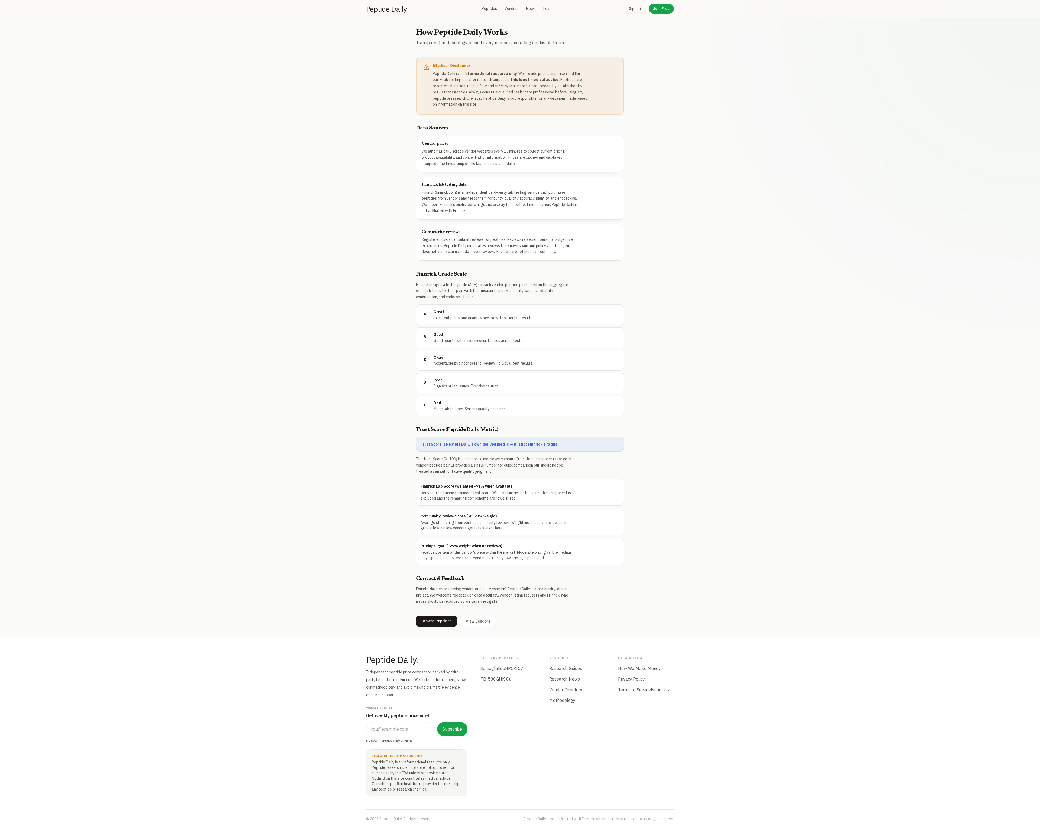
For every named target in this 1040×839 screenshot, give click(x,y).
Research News (564, 679)
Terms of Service (634, 689)
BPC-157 (514, 668)
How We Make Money (639, 668)
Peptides (489, 8)
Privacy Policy (631, 679)
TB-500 (488, 679)
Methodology (562, 700)
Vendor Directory (565, 689)
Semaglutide (492, 668)
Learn (548, 8)
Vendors (512, 8)
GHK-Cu (503, 679)
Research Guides (565, 668)
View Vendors (478, 621)
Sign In (635, 8)
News (531, 8)
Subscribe (452, 729)
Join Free (661, 8)
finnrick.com (446, 192)
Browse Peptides (436, 620)
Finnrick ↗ (661, 689)
